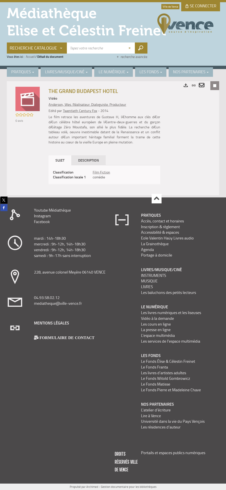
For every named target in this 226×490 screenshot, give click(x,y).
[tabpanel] (104, 175)
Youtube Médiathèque (52, 210)
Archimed (92, 487)
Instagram (42, 215)
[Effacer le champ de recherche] (130, 48)
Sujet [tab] (59, 160)
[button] (27, 98)
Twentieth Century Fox (80, 110)
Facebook (42, 221)
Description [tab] (88, 160)
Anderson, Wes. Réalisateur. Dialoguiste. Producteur (87, 104)
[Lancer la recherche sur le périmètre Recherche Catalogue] (141, 48)
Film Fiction (101, 172)
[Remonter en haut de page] (157, 198)
